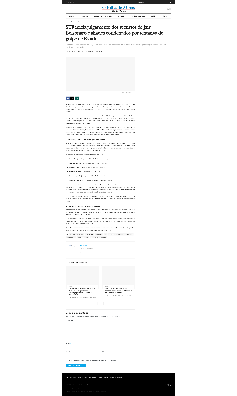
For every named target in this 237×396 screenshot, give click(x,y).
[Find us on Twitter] (68, 2)
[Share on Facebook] (68, 98)
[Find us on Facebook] (163, 385)
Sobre (85, 377)
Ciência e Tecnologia (138, 16)
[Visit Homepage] (118, 8)
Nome (68, 343)
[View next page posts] (102, 303)
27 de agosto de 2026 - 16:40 (123, 295)
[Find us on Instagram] (70, 2)
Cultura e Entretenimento (103, 16)
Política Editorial (103, 377)
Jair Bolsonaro (71, 237)
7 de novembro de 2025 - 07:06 (85, 51)
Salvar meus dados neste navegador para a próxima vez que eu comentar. (92, 360)
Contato (79, 377)
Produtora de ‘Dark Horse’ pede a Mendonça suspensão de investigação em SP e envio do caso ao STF (82, 292)
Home (67, 21)
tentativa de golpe (100, 237)
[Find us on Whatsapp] (73, 2)
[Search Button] (170, 2)
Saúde (153, 16)
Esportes (85, 16)
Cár (106, 234)
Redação (70, 51)
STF (91, 237)
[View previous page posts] (98, 303)
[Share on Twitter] (72, 98)
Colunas (164, 16)
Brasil (78, 21)
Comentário (70, 320)
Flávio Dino (129, 234)
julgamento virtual (83, 237)
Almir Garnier (89, 234)
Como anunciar (70, 377)
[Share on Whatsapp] (77, 98)
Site (103, 352)
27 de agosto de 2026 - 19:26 (87, 297)
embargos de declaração (116, 234)
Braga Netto (98, 234)
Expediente (92, 377)
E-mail (68, 352)
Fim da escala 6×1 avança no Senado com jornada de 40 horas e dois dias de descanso (118, 291)
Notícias (72, 16)
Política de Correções (116, 377)
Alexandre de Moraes (76, 234)
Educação (121, 16)
